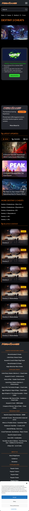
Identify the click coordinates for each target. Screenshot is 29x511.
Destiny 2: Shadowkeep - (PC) (9, 210)
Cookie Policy (14, 509)
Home (3, 15)
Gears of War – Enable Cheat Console (14, 379)
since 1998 (21, 111)
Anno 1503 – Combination (14, 438)
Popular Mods (14, 474)
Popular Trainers (14, 471)
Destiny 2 (16, 15)
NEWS (6, 139)
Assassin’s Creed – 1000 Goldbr (14, 403)
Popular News (14, 480)
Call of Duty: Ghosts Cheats (14, 357)
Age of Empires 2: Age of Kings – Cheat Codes (14, 390)
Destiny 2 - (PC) (5, 216)
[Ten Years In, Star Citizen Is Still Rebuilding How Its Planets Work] (14, 187)
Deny (14, 501)
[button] (26, 483)
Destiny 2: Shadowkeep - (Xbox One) (11, 204)
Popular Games (14, 468)
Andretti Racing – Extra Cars (14, 428)
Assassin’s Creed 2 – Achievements (14, 376)
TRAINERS (17, 139)
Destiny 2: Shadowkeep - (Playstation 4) (12, 207)
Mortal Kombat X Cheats (14, 354)
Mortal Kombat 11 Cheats (15, 363)
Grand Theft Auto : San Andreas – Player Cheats (14, 431)
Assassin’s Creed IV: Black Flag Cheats (14, 360)
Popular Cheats (14, 477)
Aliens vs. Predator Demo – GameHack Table (14, 422)
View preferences (14, 505)
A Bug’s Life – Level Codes (14, 445)
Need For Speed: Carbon (14, 434)
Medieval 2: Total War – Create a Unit (14, 425)
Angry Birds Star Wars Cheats (14, 366)
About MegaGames (14, 455)
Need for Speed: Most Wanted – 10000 (14, 414)
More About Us (14, 125)
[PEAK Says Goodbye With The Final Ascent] (14, 168)
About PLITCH (14, 75)
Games (9, 15)
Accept (14, 497)
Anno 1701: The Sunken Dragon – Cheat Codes (14, 387)
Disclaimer (14, 461)
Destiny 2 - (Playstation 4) (8, 213)
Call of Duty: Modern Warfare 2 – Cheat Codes (14, 373)
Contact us (14, 458)
